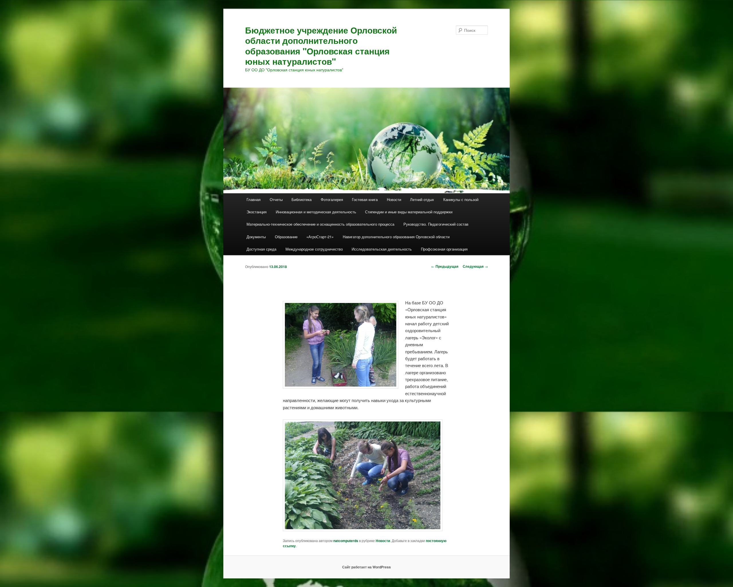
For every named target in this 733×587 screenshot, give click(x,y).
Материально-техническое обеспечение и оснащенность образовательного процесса (320, 224)
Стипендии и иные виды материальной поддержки (408, 211)
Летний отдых (422, 199)
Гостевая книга (365, 199)
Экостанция (257, 211)
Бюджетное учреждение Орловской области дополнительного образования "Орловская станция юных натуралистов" (321, 45)
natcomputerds (345, 540)
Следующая (475, 266)
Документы (256, 236)
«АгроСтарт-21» (320, 236)
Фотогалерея (332, 199)
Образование (286, 236)
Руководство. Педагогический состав (435, 224)
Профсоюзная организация (444, 249)
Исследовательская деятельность (382, 249)
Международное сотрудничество (314, 249)
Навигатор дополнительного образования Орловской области (396, 236)
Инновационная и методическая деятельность (316, 211)
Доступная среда (261, 249)
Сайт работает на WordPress (366, 567)
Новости (394, 199)
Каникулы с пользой (460, 199)
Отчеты (276, 199)
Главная (254, 199)
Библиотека (301, 199)
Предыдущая (444, 266)
